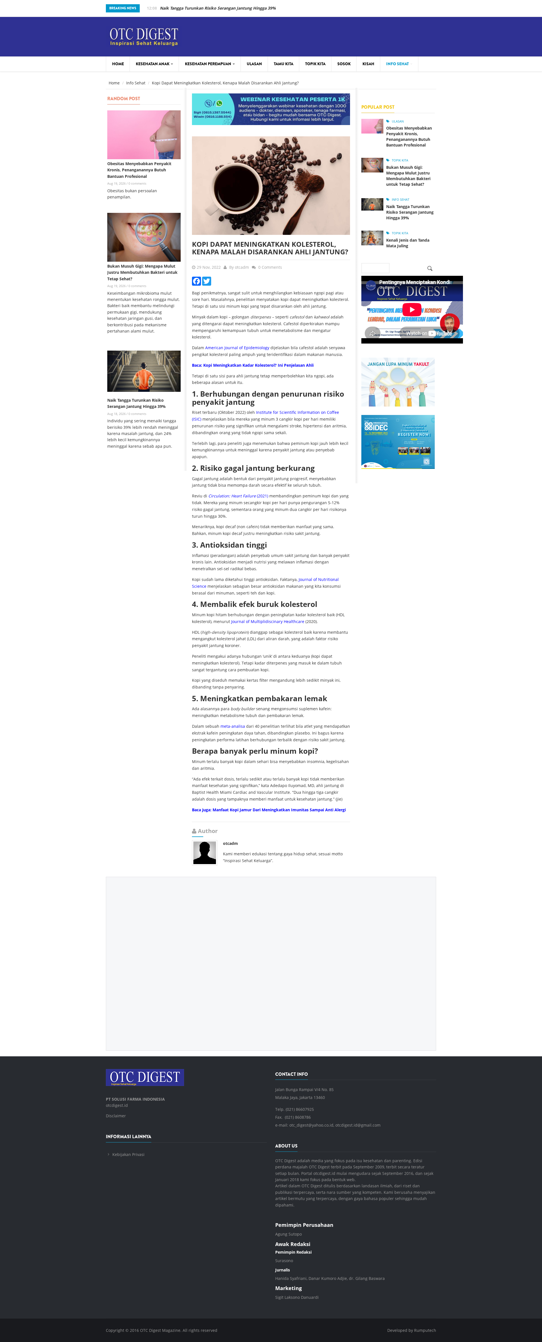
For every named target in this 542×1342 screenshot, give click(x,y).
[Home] (144, 35)
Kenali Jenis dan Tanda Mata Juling (193, 8)
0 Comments (270, 267)
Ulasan (254, 64)
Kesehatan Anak (153, 64)
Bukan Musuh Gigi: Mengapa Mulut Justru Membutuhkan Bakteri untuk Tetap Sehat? (142, 272)
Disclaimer (116, 1115)
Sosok (344, 64)
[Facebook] (196, 280)
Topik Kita (315, 64)
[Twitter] (206, 280)
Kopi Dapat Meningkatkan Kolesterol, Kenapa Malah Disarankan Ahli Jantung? (270, 247)
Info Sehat (398, 64)
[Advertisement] (271, 959)
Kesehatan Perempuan (208, 64)
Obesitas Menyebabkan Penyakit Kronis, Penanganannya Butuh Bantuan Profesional (139, 170)
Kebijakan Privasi (128, 1154)
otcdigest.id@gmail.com (358, 1125)
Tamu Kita (283, 64)
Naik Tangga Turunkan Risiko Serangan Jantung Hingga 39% (410, 212)
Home (118, 64)
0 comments (137, 183)
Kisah (368, 64)
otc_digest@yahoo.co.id (311, 1125)
